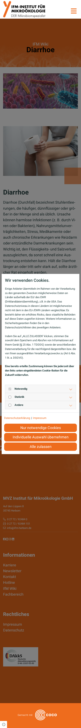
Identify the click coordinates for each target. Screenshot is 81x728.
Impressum (39, 418)
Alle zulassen (41, 447)
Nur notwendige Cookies (40, 428)
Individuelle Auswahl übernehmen (41, 437)
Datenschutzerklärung (17, 418)
